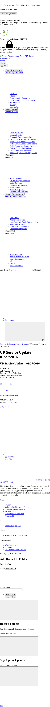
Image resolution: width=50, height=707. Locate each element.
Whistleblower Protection (14, 514)
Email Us (8, 459)
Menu (3, 63)
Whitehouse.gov (11, 545)
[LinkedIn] (9, 320)
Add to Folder (10, 594)
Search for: (4, 270)
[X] (27, 318)
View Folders (10, 597)
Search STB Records (8, 633)
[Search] (36, 270)
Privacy (8, 505)
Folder (2, 568)
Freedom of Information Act (15, 509)
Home (2, 344)
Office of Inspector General (15, 550)
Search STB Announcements (16, 535)
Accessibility (10, 516)
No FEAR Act (10, 511)
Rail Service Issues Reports (17, 344)
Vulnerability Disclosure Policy (17, 507)
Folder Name (5, 587)
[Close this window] (19, 610)
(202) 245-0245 (6, 406)
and (8, 390)
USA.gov (8, 547)
